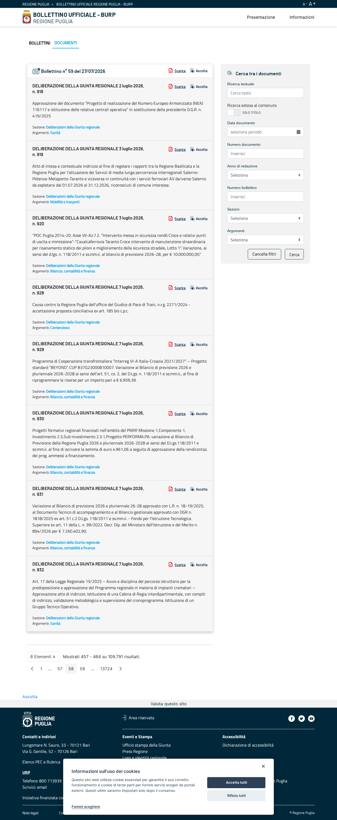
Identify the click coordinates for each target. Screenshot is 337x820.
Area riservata (141, 717)
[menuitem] (261, 17)
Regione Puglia (35, 4)
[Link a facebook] (291, 718)
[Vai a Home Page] (27, 17)
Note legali (30, 813)
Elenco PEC (32, 762)
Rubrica (53, 762)
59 (84, 670)
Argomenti (235, 231)
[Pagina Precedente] (32, 669)
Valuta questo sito (169, 703)
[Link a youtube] (311, 718)
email (42, 787)
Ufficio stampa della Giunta (146, 745)
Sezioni (233, 209)
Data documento (241, 123)
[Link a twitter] (301, 718)
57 (61, 670)
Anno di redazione (242, 166)
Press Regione (135, 751)
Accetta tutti (236, 782)
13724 (108, 670)
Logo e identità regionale (144, 757)
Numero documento (243, 144)
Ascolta (201, 70)
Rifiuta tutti (236, 795)
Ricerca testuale (240, 84)
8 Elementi (45, 658)
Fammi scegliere (86, 806)
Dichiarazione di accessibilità (248, 745)
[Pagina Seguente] (120, 669)
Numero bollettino (242, 187)
